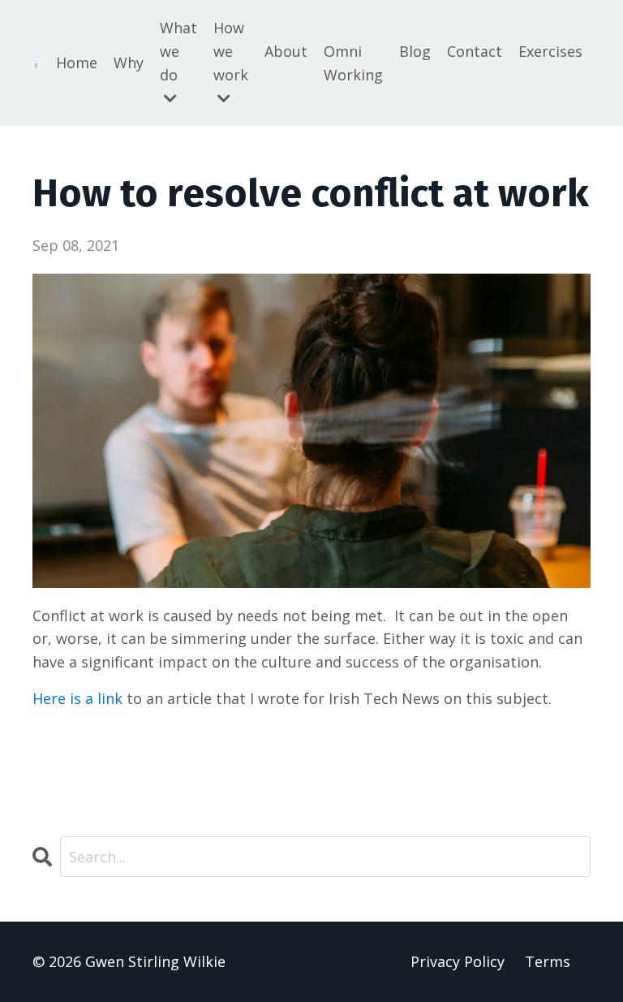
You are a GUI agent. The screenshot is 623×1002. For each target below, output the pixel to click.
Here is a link (79, 698)
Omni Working (353, 62)
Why (129, 62)
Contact (474, 51)
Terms (547, 961)
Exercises (550, 51)
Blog (415, 51)
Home (76, 62)
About (285, 51)
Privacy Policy (457, 961)
